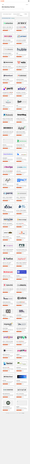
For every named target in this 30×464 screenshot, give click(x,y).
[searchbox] (13, 9)
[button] (27, 4)
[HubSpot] (2, 1)
